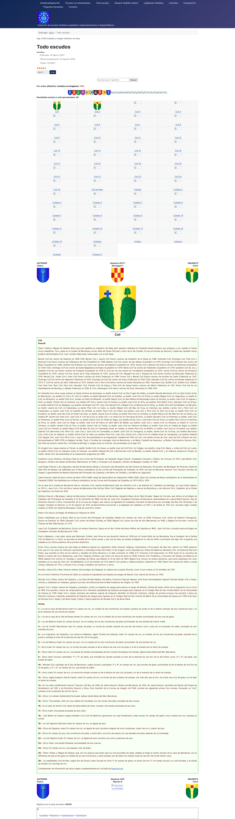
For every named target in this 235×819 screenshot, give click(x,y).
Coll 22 (97, 176)
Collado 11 (57, 228)
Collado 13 (138, 228)
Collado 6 (178, 202)
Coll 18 (97, 163)
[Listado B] (74, 92)
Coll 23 (137, 176)
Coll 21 (57, 176)
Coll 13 (57, 150)
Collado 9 (137, 215)
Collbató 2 (97, 254)
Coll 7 (137, 124)
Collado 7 (57, 215)
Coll (57, 111)
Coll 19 (138, 163)
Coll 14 (97, 150)
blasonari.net (117, 768)
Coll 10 (97, 137)
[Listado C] (78, 92)
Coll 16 (178, 150)
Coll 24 (178, 176)
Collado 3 (56, 202)
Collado (137, 189)
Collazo (137, 241)
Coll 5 (57, 124)
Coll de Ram (97, 189)
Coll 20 (178, 163)
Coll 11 (138, 137)
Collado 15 (57, 241)
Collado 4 (97, 202)
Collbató (57, 254)
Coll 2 (97, 111)
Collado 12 (97, 228)
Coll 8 (178, 124)
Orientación (81, 815)
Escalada (43, 815)
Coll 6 (97, 124)
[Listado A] (70, 92)
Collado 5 (137, 202)
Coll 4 (178, 111)
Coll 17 (57, 163)
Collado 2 (178, 189)
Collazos (178, 241)
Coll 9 (57, 137)
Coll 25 (57, 189)
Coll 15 (138, 150)
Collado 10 (178, 215)
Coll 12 (178, 137)
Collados (97, 241)
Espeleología (68, 815)
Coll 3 (138, 111)
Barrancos (54, 815)
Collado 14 (178, 228)
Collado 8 (97, 215)
